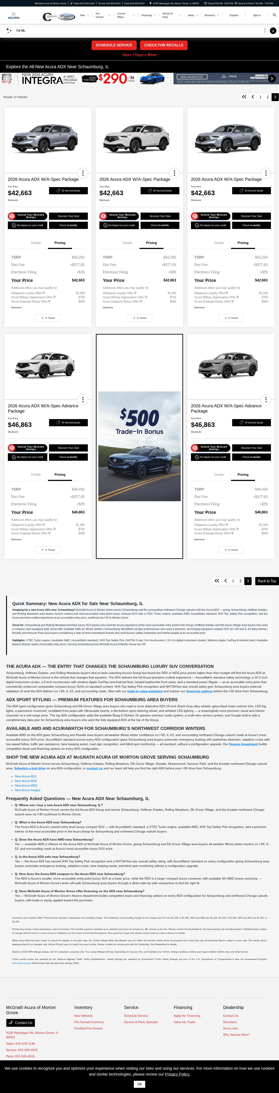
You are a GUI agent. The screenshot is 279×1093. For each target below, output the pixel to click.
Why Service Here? (236, 1034)
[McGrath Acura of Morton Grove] (24, 15)
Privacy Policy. (177, 1074)
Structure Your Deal (68, 216)
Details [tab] (36, 243)
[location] (150, 3)
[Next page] (272, 78)
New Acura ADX (25, 776)
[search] (274, 15)
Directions (230, 1022)
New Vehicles (83, 1015)
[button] (82, 173)
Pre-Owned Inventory (89, 1022)
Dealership (233, 1007)
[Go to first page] (244, 97)
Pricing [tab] (59, 243)
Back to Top (267, 581)
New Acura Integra (27, 790)
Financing (183, 1007)
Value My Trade (184, 1022)
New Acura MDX (26, 785)
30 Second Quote (71, 190)
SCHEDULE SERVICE (114, 45)
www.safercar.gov (21, 963)
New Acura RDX (26, 781)
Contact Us (23, 1023)
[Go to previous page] (253, 97)
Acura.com (230, 1028)
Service (131, 1007)
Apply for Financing (187, 1015)
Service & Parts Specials (141, 1022)
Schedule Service (136, 1015)
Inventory (83, 1007)
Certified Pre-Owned (88, 1028)
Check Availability (68, 225)
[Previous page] (6, 78)
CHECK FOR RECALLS (163, 45)
